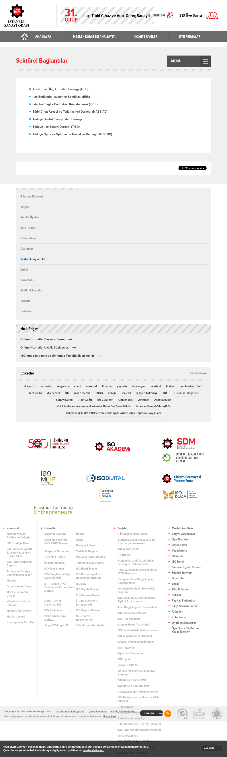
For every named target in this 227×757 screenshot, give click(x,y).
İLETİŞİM (159, 16)
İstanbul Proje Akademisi (133, 624)
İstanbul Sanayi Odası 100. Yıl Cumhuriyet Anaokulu (136, 541)
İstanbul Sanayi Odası (28, 15)
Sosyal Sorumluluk (183, 534)
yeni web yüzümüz (192, 386)
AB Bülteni (124, 554)
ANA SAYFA (43, 36)
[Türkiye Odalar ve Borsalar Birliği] (217, 713)
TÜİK (165, 393)
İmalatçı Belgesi (54, 562)
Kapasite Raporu (55, 534)
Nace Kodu (27, 280)
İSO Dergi (178, 562)
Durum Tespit (28, 238)
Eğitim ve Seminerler (130, 653)
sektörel (156, 386)
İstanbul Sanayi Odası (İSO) (153, 406)
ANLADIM (209, 748)
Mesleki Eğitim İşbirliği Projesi (136, 641)
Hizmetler (50, 528)
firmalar (107, 386)
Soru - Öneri (27, 228)
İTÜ (67, 393)
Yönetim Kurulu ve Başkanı (18, 603)
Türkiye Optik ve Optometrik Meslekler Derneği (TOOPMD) (72, 134)
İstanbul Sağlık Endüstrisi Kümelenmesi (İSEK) (65, 104)
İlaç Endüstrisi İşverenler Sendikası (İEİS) (61, 96)
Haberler (26, 311)
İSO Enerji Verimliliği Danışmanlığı (57, 576)
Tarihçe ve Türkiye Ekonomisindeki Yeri (19, 573)
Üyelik (80, 534)
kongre (112, 393)
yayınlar (122, 386)
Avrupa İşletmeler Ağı (131, 718)
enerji (77, 386)
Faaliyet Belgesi (86, 545)
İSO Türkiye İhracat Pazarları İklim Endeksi (138, 699)
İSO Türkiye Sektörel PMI (133, 685)
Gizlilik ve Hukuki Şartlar (70, 711)
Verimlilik (143, 399)
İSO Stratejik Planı (18, 543)
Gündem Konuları (31, 196)
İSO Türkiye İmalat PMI (131, 680)
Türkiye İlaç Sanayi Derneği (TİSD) (56, 126)
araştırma (63, 386)
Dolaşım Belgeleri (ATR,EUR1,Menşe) (56, 541)
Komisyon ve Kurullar (20, 622)
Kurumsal (13, 528)
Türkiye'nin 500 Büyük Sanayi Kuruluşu (136, 672)
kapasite (46, 386)
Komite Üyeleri (29, 217)
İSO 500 (48, 443)
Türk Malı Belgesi (55, 557)
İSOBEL (81, 583)
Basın (175, 584)
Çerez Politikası (98, 711)
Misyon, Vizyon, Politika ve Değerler (19, 535)
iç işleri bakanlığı (146, 393)
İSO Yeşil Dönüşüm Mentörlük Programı (136, 590)
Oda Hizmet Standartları (91, 625)
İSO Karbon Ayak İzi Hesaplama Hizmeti (88, 576)
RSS (167, 713)
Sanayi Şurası (64, 399)
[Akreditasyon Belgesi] (200, 713)
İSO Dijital (123, 659)
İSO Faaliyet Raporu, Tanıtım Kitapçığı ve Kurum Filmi (19, 553)
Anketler (177, 612)
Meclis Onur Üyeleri (19, 610)
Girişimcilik (125, 399)
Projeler (25, 301)
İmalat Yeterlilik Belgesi (91, 557)
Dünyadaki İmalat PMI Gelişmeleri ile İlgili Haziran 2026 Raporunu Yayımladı (113, 413)
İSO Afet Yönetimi (128, 618)
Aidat (79, 539)
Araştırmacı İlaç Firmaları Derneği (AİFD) (60, 89)
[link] (170, 443)
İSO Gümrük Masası (88, 595)
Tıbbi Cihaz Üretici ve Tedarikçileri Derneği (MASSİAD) (70, 111)
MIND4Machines (127, 735)
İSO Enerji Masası (87, 568)
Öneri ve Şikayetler (184, 623)
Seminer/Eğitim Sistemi (186, 567)
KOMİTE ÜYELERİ (146, 36)
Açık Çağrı (85, 399)
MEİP (48, 477)
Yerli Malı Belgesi (87, 551)
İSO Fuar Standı (54, 568)
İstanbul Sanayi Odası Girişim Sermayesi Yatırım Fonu (136, 562)
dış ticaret (53, 393)
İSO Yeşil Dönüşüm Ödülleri (134, 636)
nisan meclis (82, 393)
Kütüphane (179, 617)
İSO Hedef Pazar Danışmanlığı (86, 603)
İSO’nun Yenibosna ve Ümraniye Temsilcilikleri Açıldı (57, 355)
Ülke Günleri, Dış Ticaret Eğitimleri (139, 724)
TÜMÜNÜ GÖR (195, 373)
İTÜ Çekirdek (105, 399)
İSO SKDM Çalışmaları (131, 613)
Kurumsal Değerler (186, 393)
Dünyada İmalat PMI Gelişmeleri (137, 691)
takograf (91, 386)
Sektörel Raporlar (31, 290)
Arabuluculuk (162, 399)
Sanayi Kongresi (127, 665)
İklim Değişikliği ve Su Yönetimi (137, 607)
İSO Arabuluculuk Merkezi (55, 618)
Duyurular (26, 249)
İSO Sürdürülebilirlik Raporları (19, 563)
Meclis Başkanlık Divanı (17, 594)
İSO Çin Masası (53, 610)
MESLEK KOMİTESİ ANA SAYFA (94, 36)
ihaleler (126, 393)
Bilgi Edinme (180, 590)
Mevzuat (12, 580)
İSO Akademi (112, 446)
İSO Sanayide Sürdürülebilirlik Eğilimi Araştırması (136, 599)
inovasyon (138, 386)
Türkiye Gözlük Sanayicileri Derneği (57, 119)
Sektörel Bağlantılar (32, 259)
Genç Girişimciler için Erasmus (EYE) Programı (137, 571)
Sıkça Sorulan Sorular (185, 606)
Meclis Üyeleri (16, 616)
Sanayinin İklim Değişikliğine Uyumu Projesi (135, 581)
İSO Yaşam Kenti (128, 549)
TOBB (99, 393)
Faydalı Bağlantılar (184, 601)
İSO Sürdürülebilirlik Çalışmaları (137, 630)
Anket (24, 269)
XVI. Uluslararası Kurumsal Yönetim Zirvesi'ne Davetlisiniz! (94, 406)
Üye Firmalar (180, 540)
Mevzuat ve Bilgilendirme (84, 618)
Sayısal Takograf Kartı (58, 625)
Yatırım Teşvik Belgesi (90, 562)
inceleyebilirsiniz (93, 750)
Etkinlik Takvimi (182, 573)
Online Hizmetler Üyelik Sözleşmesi (45, 347)
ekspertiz (29, 386)
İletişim (24, 207)
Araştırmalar (125, 706)
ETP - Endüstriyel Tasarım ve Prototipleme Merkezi (59, 587)
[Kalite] (182, 713)
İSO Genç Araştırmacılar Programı (139, 729)
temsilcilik (35, 393)
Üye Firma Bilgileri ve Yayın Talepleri (185, 630)
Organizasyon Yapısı (19, 586)
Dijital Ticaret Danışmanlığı (52, 603)
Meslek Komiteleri (183, 528)
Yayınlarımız (179, 551)
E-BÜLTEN (149, 713)
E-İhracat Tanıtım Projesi (132, 534)
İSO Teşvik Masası (87, 589)
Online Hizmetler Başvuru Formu (43, 339)
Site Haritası (109, 716)
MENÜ (176, 61)
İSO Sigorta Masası (88, 610)
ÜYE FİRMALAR (189, 36)
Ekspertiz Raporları (56, 551)
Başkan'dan (179, 545)
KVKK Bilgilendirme (122, 711)
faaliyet (170, 386)
